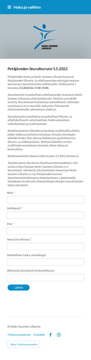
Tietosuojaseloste (18, 334)
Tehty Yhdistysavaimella (23, 344)
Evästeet (39, 334)
